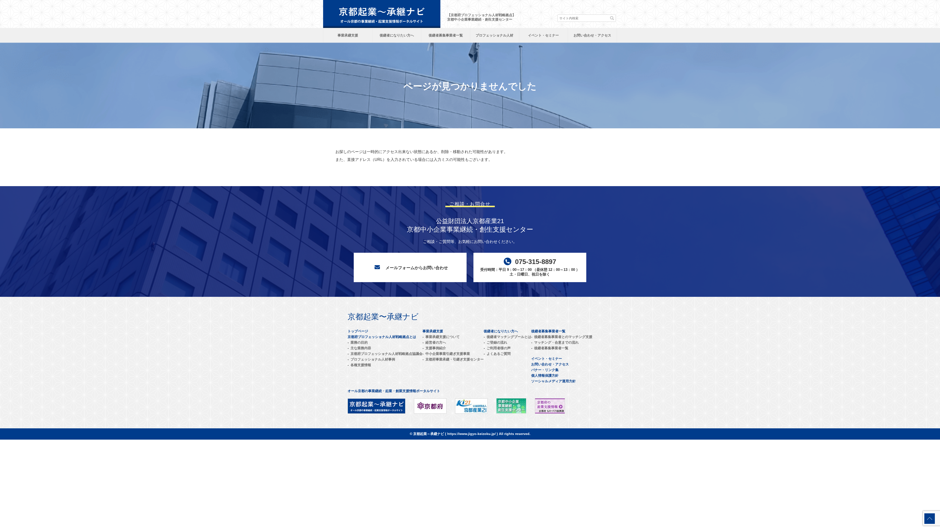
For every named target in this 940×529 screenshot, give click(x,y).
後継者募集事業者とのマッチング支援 (563, 337)
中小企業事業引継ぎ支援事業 (447, 354)
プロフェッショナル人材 (494, 35)
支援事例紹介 (435, 348)
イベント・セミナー (543, 35)
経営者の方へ (435, 342)
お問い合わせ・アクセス (592, 35)
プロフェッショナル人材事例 (373, 359)
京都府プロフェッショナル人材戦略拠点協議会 (387, 354)
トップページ (358, 331)
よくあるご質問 (499, 354)
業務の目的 (359, 342)
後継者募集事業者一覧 (446, 35)
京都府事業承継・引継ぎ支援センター (454, 359)
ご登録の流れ (497, 342)
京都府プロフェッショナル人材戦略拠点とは (382, 337)
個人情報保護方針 (545, 375)
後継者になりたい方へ (397, 35)
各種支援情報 (361, 365)
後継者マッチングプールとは (509, 337)
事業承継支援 (348, 35)
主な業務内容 (361, 348)
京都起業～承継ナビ (428, 434)
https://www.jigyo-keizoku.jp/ (471, 434)
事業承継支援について (442, 337)
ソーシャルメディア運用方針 (553, 381)
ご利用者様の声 (499, 348)
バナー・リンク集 (545, 370)
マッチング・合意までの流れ (556, 342)
